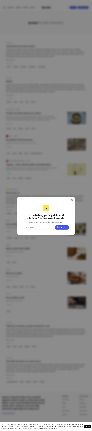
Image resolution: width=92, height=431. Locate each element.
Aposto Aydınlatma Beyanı (31, 428)
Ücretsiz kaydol (62, 227)
